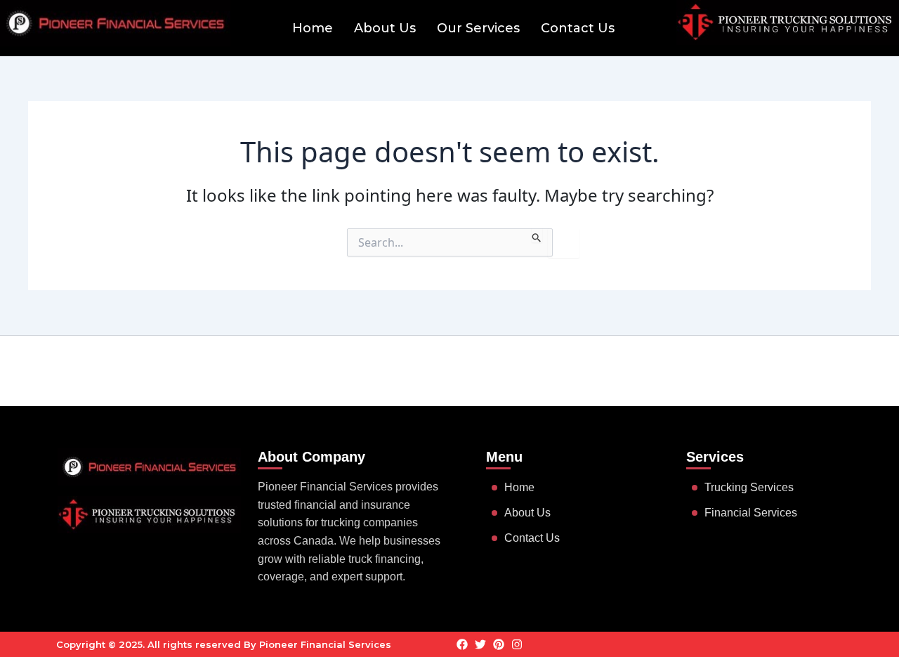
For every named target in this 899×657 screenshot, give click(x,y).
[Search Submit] (537, 235)
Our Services (478, 28)
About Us (385, 28)
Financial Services (750, 513)
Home (312, 28)
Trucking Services (749, 487)
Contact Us (578, 28)
